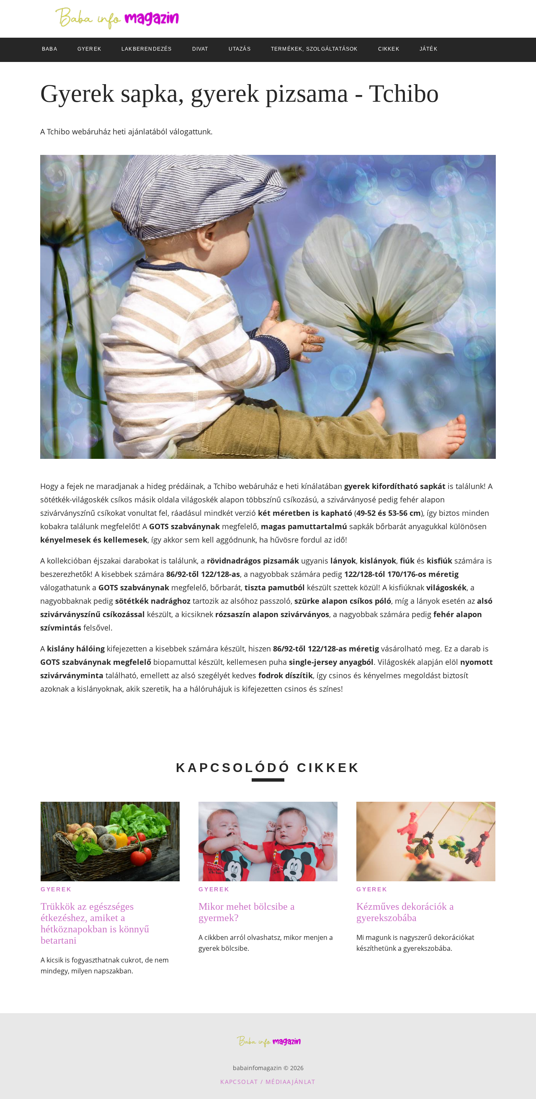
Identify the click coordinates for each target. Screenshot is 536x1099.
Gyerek (56, 889)
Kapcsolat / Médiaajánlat (268, 1082)
